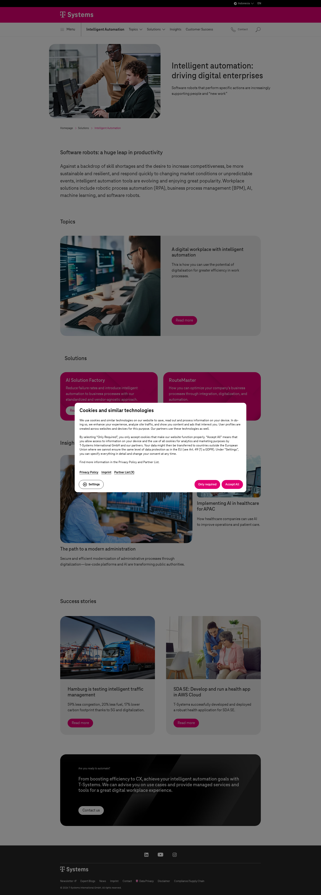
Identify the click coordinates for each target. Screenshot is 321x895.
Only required (207, 484)
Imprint (106, 472)
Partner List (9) (124, 472)
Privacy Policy (89, 472)
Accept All (232, 484)
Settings (94, 484)
